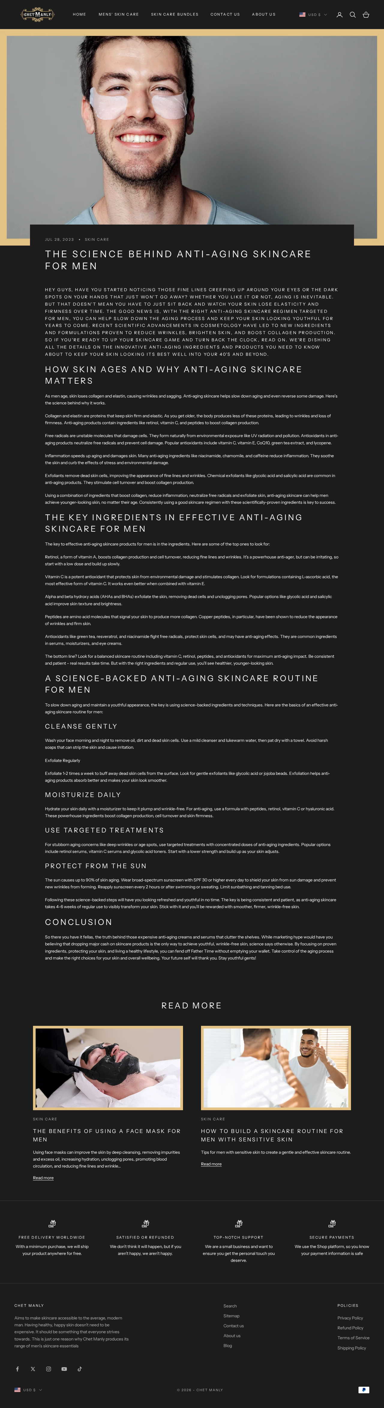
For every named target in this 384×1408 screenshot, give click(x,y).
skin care (97, 239)
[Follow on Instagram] (49, 1369)
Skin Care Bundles (175, 14)
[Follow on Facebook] (17, 1369)
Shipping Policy (352, 1348)
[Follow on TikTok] (80, 1369)
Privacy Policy (350, 1318)
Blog (228, 1345)
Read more (43, 1177)
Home (80, 14)
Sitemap (231, 1316)
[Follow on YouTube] (64, 1369)
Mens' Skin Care (119, 14)
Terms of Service (354, 1337)
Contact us (225, 14)
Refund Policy (350, 1328)
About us (263, 14)
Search (230, 1306)
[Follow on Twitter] (33, 1369)
